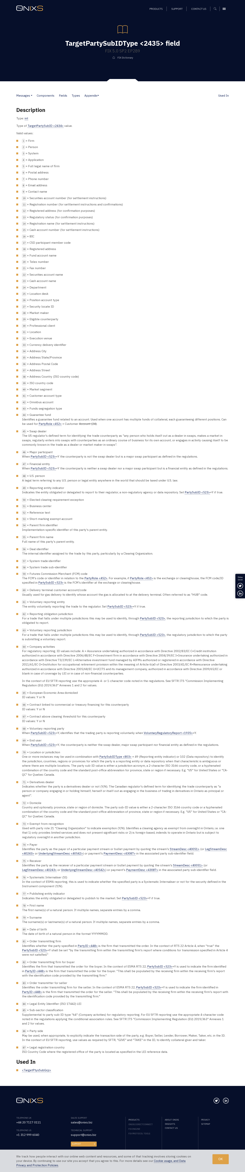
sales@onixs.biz (81, 1122)
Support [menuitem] (177, 9)
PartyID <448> (88, 946)
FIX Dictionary (125, 57)
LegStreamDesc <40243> (39, 870)
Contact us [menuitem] (198, 9)
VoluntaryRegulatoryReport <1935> (168, 733)
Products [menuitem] (156, 9)
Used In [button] (223, 95)
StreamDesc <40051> (184, 849)
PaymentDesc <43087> (120, 853)
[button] (31, 95)
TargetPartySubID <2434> (46, 126)
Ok (220, 1159)
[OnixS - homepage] (29, 8)
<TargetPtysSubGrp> (36, 1070)
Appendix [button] (90, 95)
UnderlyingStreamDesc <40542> (60, 853)
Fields (63, 95)
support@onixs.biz (83, 1135)
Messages (23, 95)
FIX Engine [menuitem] (134, 1129)
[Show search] (216, 9)
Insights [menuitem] (170, 1124)
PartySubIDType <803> (115, 756)
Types (76, 95)
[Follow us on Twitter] (216, 1101)
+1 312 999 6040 (27, 1135)
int (26, 118)
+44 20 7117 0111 (28, 1122)
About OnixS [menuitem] (172, 1119)
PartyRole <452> (50, 424)
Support (76, 1144)
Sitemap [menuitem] (205, 1124)
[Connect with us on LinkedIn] (226, 1101)
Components (45, 95)
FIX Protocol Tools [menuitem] (139, 1133)
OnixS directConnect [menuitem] (140, 1124)
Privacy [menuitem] (205, 1119)
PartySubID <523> (43, 456)
